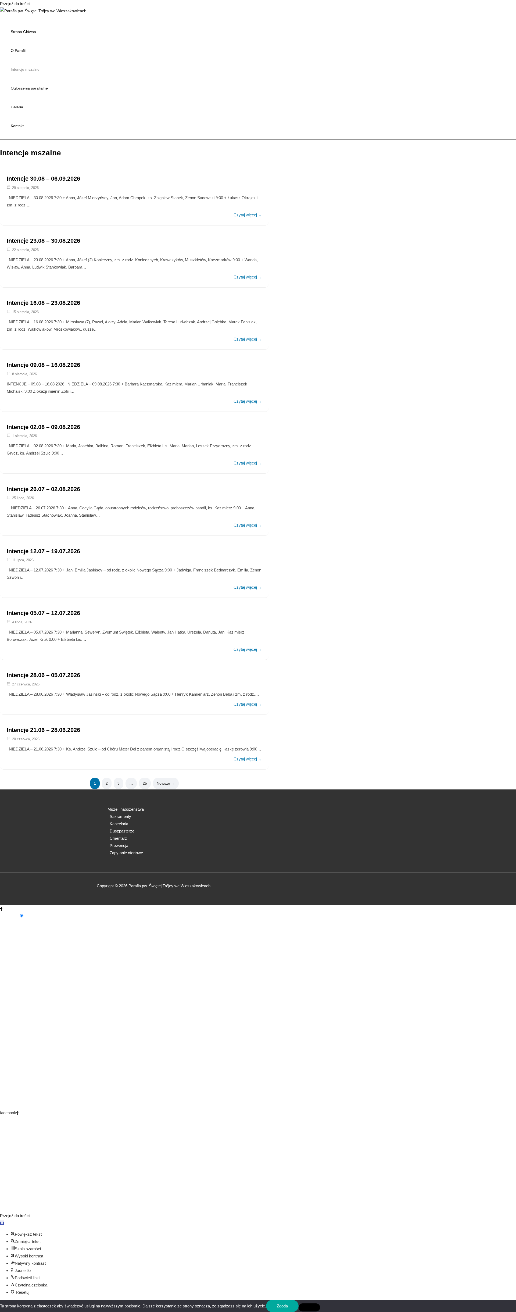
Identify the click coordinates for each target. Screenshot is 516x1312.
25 (145, 783)
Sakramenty (120, 816)
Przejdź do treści (15, 3)
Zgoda (282, 1306)
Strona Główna (23, 32)
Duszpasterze (122, 831)
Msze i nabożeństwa (126, 809)
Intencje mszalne (25, 69)
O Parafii (18, 50)
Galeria (17, 107)
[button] (2, 1223)
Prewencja (119, 845)
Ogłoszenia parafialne (29, 88)
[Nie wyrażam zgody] (309, 1307)
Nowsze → (166, 783)
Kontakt (17, 126)
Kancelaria (119, 823)
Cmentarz (118, 838)
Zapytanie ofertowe (126, 852)
